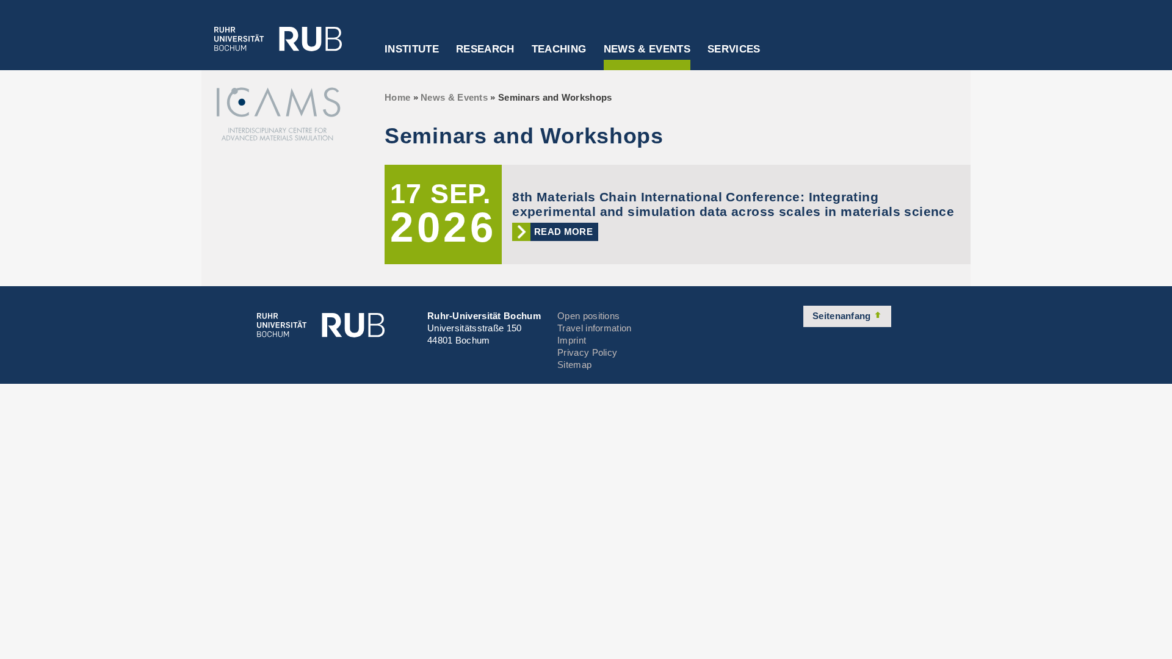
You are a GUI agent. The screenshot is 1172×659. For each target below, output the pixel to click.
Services (734, 49)
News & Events (647, 49)
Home (397, 97)
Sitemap (574, 364)
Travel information (594, 328)
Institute (412, 49)
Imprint (571, 340)
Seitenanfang (843, 316)
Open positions (588, 316)
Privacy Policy (587, 352)
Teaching (559, 49)
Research (485, 49)
